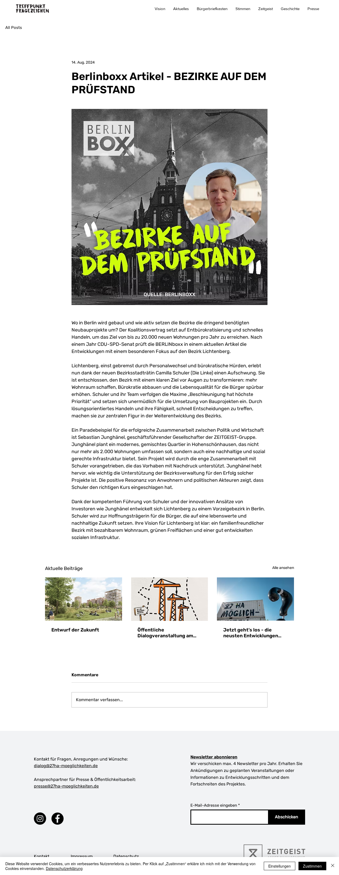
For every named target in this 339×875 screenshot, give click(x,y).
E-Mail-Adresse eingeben (213, 805)
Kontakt (41, 856)
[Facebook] (57, 818)
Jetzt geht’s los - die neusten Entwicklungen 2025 (250, 633)
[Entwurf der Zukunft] (83, 599)
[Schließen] (332, 866)
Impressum (82, 856)
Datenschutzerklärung (64, 868)
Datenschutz (126, 856)
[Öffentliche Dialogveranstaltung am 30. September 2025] (169, 599)
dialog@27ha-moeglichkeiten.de (66, 765)
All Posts (13, 27)
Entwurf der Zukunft (75, 630)
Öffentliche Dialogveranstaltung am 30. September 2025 (165, 633)
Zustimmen (312, 866)
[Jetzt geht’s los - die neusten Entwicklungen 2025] (255, 599)
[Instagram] (40, 818)
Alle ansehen (283, 567)
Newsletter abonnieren (213, 756)
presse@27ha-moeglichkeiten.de (66, 786)
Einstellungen (279, 866)
